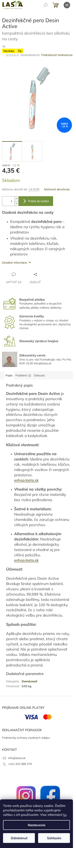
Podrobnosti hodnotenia (56, 55)
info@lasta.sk (17, 758)
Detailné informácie (14, 262)
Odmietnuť (19, 838)
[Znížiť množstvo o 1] (16, 203)
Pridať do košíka (38, 201)
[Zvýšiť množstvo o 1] (16, 198)
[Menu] (67, 5)
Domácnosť (29, 681)
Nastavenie (36, 825)
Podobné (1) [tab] (23, 375)
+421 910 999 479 (20, 764)
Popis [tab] (9, 375)
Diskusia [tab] (39, 375)
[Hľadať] (46, 5)
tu (64, 815)
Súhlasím (54, 838)
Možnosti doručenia (57, 189)
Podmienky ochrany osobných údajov (26, 738)
